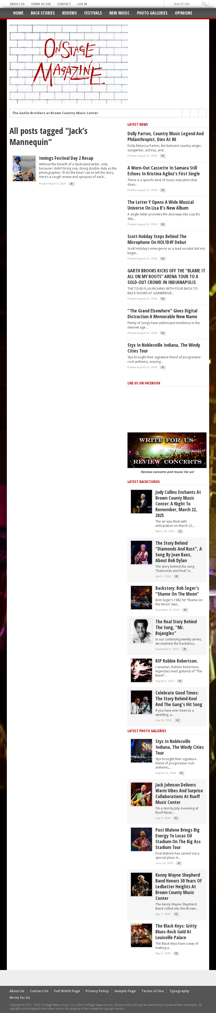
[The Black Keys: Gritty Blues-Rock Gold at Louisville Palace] (141, 935)
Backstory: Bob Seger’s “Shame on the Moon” (177, 591)
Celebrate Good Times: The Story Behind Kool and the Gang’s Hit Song (178, 698)
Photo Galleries (152, 13)
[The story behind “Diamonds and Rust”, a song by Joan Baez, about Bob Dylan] (141, 552)
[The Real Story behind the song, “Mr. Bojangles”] (141, 631)
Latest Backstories (143, 481)
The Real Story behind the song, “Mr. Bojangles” (176, 627)
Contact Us (39, 991)
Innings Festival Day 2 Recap (66, 158)
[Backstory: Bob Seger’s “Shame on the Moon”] (141, 597)
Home (18, 13)
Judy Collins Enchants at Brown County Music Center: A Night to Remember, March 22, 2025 (178, 503)
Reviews (69, 13)
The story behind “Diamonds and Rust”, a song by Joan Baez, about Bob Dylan (178, 551)
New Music (119, 13)
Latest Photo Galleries (146, 730)
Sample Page (125, 991)
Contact (64, 4)
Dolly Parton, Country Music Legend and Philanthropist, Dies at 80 (165, 136)
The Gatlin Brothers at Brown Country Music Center (55, 113)
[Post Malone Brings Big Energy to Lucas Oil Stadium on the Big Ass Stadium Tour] (141, 839)
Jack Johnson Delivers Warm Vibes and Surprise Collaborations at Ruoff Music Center (179, 793)
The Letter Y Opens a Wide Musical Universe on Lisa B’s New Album (160, 205)
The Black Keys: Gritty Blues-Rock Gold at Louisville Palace (176, 931)
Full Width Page (67, 991)
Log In (82, 4)
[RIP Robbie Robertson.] (141, 670)
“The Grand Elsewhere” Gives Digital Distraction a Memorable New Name (162, 313)
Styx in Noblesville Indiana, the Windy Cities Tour (163, 348)
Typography (179, 991)
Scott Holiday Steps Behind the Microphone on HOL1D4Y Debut (156, 239)
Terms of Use (41, 4)
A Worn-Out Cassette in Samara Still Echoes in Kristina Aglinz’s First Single (163, 170)
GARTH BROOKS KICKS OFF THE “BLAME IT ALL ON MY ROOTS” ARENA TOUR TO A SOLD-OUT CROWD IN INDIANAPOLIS (166, 276)
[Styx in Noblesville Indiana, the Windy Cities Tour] (141, 750)
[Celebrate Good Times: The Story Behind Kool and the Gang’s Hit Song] (141, 702)
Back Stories (43, 13)
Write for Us (19, 997)
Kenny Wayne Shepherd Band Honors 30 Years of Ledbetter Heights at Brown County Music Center (178, 886)
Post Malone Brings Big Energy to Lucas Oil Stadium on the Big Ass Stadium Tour (178, 838)
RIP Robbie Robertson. (176, 661)
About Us (17, 4)
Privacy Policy (97, 991)
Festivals (93, 13)
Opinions (183, 13)
